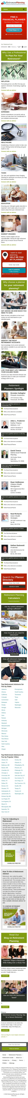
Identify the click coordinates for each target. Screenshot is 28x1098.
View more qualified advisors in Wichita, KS (13, 434)
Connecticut (5, 699)
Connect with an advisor (8, 90)
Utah (16, 699)
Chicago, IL (5, 773)
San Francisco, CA (20, 783)
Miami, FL (4, 804)
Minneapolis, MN (6, 806)
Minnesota (4, 731)
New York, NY (5, 812)
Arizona (4, 692)
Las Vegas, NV (6, 799)
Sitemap (11, 1063)
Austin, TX (4, 762)
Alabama (4, 689)
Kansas (4, 718)
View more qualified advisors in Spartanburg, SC (11, 466)
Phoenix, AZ (18, 767)
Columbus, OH (6, 778)
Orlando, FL (18, 762)
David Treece (15, 451)
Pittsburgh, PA (19, 770)
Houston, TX (5, 788)
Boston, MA (5, 767)
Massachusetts (6, 725)
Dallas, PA (4, 783)
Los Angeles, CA (6, 801)
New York (4, 741)
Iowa (3, 715)
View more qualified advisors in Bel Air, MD (13, 558)
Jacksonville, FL (6, 793)
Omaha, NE (18, 760)
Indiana (4, 712)
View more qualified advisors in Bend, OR (13, 529)
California (4, 694)
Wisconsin (18, 707)
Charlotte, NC (5, 770)
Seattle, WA (18, 786)
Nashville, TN (5, 809)
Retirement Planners (15, 1055)
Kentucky (4, 720)
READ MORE (5, 975)
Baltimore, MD (5, 765)
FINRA (4, 1063)
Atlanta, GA (5, 760)
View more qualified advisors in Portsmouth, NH (11, 404)
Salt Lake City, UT (20, 775)
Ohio (3, 746)
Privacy (14, 1060)
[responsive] (24, 9)
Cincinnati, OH (6, 775)
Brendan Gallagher (18, 393)
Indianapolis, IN (6, 791)
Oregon (4, 749)
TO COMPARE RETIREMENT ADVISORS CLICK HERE (11, 907)
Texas (16, 697)
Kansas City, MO (6, 796)
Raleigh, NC (18, 773)
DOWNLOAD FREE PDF (14, 863)
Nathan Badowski (17, 545)
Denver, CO (5, 786)
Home (6, 9)
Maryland (4, 723)
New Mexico (5, 738)
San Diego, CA (19, 780)
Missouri (4, 733)
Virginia (17, 702)
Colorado (4, 697)
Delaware (4, 702)
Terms (21, 1060)
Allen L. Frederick (17, 421)
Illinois (3, 710)
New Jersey (5, 736)
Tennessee (18, 694)
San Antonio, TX (19, 778)
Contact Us (5, 1060)
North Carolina (6, 744)
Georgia (4, 707)
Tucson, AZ (18, 791)
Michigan (4, 728)
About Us (19, 1057)
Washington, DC (19, 793)
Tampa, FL (18, 788)
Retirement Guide (7, 1057)
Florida (3, 705)
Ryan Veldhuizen (17, 482)
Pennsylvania (18, 689)
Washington (18, 705)
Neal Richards (16, 514)
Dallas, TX (4, 780)
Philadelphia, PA (19, 765)
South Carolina (19, 692)
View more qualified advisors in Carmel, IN (13, 497)
